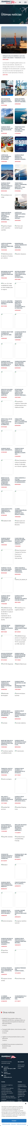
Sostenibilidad (21, 1066)
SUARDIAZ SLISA (21, 1094)
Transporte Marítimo (6, 1089)
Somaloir (20, 1099)
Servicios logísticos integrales (7, 1096)
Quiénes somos (21, 1065)
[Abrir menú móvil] (25, 2)
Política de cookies (6, 1124)
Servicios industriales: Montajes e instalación (8, 1098)
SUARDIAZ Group (22, 1085)
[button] (25, 1103)
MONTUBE (20, 1101)
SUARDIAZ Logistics (22, 1091)
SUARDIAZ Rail (21, 1093)
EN (20, 2)
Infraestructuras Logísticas (7, 1088)
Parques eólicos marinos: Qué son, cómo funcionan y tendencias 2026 (14, 57)
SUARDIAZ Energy (22, 1089)
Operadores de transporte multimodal (7, 1093)
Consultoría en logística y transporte (7, 1085)
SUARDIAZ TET (21, 1096)
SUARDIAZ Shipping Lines (22, 1087)
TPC (19, 1097)
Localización (6, 1067)
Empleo (19, 1068)
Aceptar (14, 1120)
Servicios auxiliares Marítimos (8, 1101)
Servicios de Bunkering (6, 1091)
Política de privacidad (21, 1124)
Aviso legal (13, 1124)
